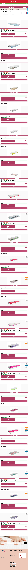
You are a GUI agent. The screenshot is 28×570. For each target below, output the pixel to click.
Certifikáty (11, 556)
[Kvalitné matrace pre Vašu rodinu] (14, 5)
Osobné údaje (11, 557)
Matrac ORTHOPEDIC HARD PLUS (5, 489)
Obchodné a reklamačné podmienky (14, 553)
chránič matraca (17, 28)
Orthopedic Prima (3, 403)
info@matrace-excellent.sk (5, 553)
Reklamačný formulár (12, 554)
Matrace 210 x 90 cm (16, 9)
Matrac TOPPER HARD (4, 60)
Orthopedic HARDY (3, 446)
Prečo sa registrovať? (12, 555)
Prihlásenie (1, 3)
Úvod (6, 9)
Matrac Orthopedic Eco (4, 253)
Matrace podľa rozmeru (10, 9)
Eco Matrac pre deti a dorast (4, 210)
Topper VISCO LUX (3, 146)
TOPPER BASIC (3, 39)
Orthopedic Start (3, 189)
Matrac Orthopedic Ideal (4, 339)
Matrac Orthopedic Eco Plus (4, 360)
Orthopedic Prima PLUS (4, 510)
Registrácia (4, 3)
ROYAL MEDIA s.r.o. (3, 557)
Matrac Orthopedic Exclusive (4, 296)
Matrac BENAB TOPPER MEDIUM (5, 103)
